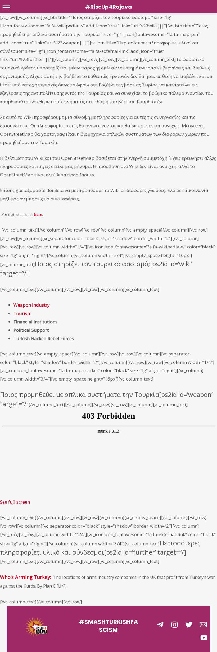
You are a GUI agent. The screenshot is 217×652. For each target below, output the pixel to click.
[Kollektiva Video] (203, 637)
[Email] (203, 624)
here (38, 214)
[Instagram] (174, 624)
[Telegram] (160, 624)
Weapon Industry (31, 305)
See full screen (15, 502)
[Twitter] (188, 624)
